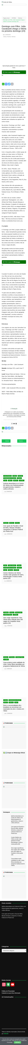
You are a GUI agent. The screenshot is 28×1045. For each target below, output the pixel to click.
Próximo (21, 441)
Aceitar (17, 1042)
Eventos (9, 36)
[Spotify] (16, 423)
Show (16, 702)
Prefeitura (12, 657)
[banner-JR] (14, 736)
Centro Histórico (7, 475)
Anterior (7, 441)
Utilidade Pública (7, 614)
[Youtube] (14, 423)
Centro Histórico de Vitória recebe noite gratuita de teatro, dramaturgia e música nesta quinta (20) (17, 841)
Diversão (20, 475)
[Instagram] (12, 423)
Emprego (6, 612)
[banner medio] (14, 434)
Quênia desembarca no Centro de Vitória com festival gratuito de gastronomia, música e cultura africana (17, 819)
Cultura (5, 36)
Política (17, 522)
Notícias (13, 36)
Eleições (6, 522)
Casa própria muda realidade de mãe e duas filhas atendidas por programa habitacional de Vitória (14, 664)
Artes (5, 565)
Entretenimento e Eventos (9, 478)
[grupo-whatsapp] (14, 72)
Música (10, 480)
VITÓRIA (22, 480)
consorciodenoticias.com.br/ (10, 419)
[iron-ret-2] (14, 886)
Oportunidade (19, 612)
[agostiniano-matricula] (14, 78)
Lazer (5, 480)
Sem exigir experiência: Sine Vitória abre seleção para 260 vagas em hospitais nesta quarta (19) (17, 851)
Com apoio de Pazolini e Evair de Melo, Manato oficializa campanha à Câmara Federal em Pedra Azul (17, 830)
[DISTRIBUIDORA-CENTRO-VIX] (14, 7)
